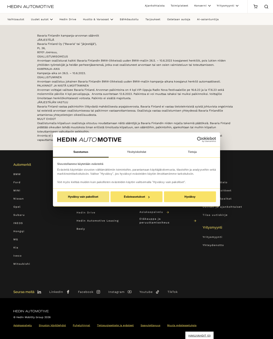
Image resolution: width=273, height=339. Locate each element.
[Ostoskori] (255, 6)
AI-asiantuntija (208, 19)
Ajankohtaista (155, 5)
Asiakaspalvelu (151, 211)
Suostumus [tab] (80, 151)
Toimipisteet (179, 5)
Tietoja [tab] (192, 151)
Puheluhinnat (81, 325)
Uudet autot (40, 19)
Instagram (116, 292)
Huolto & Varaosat (96, 19)
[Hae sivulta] (266, 6)
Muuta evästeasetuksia (181, 325)
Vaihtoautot (15, 19)
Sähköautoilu (129, 19)
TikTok (173, 292)
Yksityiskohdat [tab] (136, 151)
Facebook (85, 292)
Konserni (200, 5)
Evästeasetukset (134, 196)
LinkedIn (56, 292)
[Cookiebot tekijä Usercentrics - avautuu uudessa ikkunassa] (199, 139)
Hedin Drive (67, 19)
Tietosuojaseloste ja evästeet (115, 325)
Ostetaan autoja (178, 19)
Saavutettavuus (150, 325)
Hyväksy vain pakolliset (83, 196)
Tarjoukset (152, 19)
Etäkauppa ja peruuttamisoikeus (154, 220)
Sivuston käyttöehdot (52, 325)
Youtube (146, 292)
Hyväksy (189, 196)
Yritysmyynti (225, 5)
